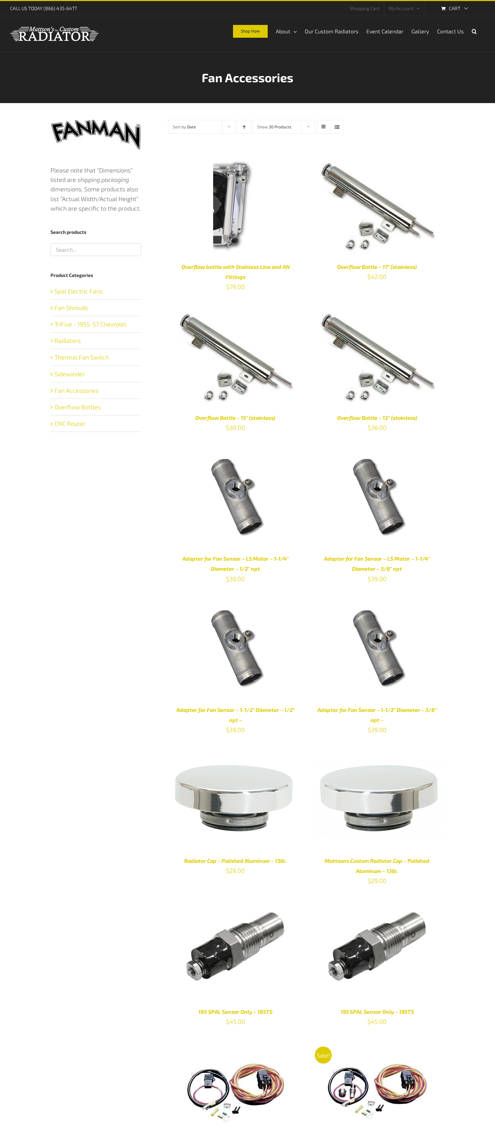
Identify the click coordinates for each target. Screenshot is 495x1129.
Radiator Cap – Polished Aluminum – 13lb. (235, 860)
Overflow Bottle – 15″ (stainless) (235, 417)
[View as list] (336, 126)
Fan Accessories (77, 390)
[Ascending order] (244, 127)
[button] (474, 30)
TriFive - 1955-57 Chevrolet (91, 324)
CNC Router (70, 423)
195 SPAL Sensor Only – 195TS (377, 1011)
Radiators (68, 340)
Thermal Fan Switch (82, 357)
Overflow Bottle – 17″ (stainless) (377, 266)
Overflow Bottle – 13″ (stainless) (377, 417)
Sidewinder (70, 374)
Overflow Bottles (78, 407)
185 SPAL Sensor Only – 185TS (235, 1011)
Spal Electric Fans (79, 291)
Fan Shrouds (71, 307)
